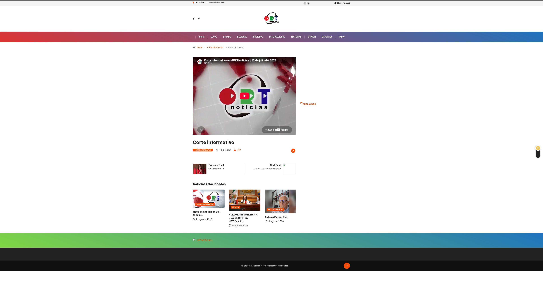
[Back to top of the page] (347, 266)
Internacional (277, 37)
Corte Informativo (215, 47)
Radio (342, 37)
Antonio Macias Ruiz (215, 3)
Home (199, 47)
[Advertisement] (325, 79)
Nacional (258, 37)
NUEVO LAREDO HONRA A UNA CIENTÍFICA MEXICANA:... (207, 218)
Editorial (296, 37)
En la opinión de (239, 210)
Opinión (312, 37)
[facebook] (193, 19)
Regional (242, 37)
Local (214, 37)
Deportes (327, 37)
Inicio (201, 37)
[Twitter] (199, 19)
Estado (227, 37)
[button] (304, 3)
